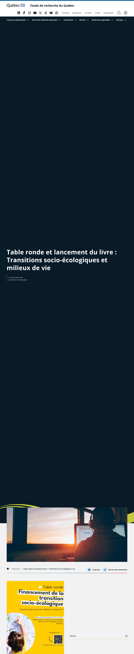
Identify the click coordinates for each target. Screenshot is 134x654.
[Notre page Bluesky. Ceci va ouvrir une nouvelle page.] (51, 13)
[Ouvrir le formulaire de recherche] (119, 13)
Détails (73, 636)
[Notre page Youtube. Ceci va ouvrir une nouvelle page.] (35, 13)
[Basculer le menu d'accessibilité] (125, 13)
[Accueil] (8, 569)
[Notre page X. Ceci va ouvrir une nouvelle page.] (40, 13)
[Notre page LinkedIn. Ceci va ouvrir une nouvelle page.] (19, 13)
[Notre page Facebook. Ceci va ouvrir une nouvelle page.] (24, 13)
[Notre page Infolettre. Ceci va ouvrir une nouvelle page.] (56, 13)
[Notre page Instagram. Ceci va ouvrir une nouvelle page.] (29, 13)
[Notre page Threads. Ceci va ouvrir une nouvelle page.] (46, 13)
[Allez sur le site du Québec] (16, 5)
